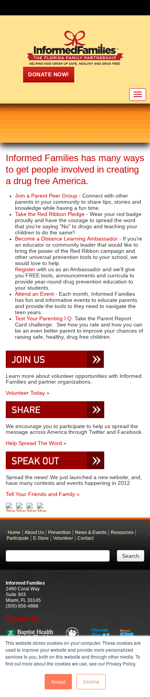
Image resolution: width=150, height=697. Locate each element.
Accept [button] (58, 681)
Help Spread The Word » (36, 443)
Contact (85, 538)
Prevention (59, 532)
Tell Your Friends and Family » (43, 494)
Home (14, 532)
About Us (34, 532)
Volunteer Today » (28, 393)
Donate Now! (48, 74)
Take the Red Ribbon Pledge (50, 214)
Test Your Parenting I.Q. (45, 318)
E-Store (41, 538)
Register (26, 269)
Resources (122, 532)
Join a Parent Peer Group (46, 196)
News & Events (91, 532)
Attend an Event (34, 294)
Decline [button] (91, 681)
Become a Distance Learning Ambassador (67, 239)
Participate (18, 538)
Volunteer (63, 538)
